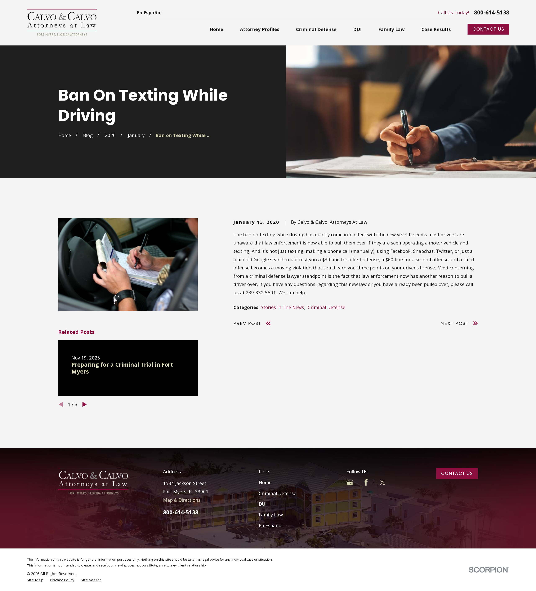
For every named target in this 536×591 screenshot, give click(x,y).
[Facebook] (366, 482)
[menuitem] (35, 580)
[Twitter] (382, 482)
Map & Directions (182, 500)
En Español (149, 12)
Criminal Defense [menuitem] (316, 29)
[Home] (62, 23)
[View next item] (84, 404)
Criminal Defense (326, 307)
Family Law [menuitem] (391, 29)
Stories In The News (282, 307)
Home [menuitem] (216, 29)
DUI (263, 504)
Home (265, 482)
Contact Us (488, 29)
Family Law (271, 514)
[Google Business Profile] (350, 482)
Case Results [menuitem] (436, 29)
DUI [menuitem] (357, 29)
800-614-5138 (491, 12)
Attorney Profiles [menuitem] (259, 29)
